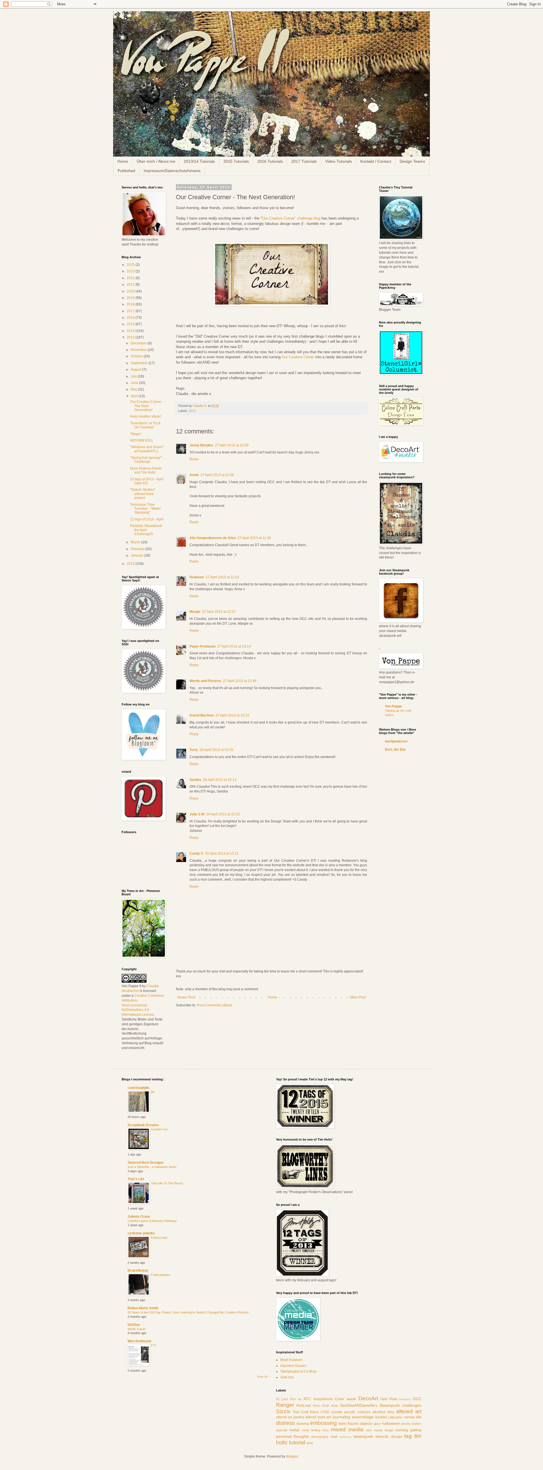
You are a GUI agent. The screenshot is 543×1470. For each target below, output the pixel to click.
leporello (281, 1430)
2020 (131, 291)
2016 (131, 318)
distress (285, 1423)
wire (310, 1443)
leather (416, 1423)
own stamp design (379, 1430)
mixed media (347, 1429)
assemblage (363, 1417)
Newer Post (186, 997)
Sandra (195, 780)
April (135, 396)
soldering (345, 1436)
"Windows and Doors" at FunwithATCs (146, 449)
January (137, 555)
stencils (382, 1436)
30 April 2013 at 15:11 (221, 853)
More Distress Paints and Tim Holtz (146, 470)
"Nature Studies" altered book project (142, 494)
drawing (302, 1424)
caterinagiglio (138, 1088)
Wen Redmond (139, 1341)
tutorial (297, 1442)
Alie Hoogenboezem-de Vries (212, 538)
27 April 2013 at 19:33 (232, 715)
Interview (405, 1399)
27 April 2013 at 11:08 (217, 475)
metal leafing (311, 1430)
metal (294, 1430)
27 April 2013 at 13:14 (234, 646)
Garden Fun (159, 1129)
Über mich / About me (156, 161)
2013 (131, 337)
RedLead (303, 1406)
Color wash (345, 1399)
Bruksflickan (138, 1271)
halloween (391, 1423)
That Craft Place (305, 1412)
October (137, 356)
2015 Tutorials (236, 161)
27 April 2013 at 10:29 (232, 445)
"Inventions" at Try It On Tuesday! (145, 425)
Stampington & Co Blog (298, 1371)
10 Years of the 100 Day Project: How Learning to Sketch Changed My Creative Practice (188, 1312)
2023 (131, 271)
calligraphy (395, 1417)
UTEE (324, 1412)
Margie (195, 612)
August (136, 370)
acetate (336, 1412)
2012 (131, 564)
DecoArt (368, 1398)
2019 (131, 298)
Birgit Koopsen (291, 1360)
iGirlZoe (134, 1325)
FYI (153, 1345)
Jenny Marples (201, 445)
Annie (194, 475)
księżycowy (159, 1237)
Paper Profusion (202, 646)
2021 (131, 284)
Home (122, 161)
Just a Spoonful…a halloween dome (152, 1167)
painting (402, 1430)
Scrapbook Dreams (143, 1125)
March (136, 542)
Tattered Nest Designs (145, 1163)
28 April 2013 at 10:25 (223, 814)
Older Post (358, 997)
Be (153, 1092)
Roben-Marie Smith (143, 1308)
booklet (381, 1417)
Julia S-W (196, 814)
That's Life (136, 1179)
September (139, 363)
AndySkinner (323, 1399)
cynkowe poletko (141, 1233)
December (139, 343)
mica (325, 1430)
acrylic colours (357, 1412)
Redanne (196, 577)
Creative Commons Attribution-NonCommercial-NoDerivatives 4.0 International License (143, 1005)
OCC (192, 410)
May (134, 389)
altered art (408, 1411)
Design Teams (412, 161)
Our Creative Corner (298, 357)
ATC (307, 1399)
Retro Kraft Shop (325, 1405)
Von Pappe (393, 706)
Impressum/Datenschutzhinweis (172, 170)
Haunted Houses (293, 1366)
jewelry (406, 1423)
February (138, 549)
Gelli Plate (388, 1399)
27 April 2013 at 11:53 (222, 577)
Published (126, 170)
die (418, 1417)
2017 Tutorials (304, 161)
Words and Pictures (205, 681)
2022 (131, 278)
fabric (343, 1424)
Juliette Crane (139, 1217)
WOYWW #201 (141, 440)
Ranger (285, 1405)
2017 (131, 311)
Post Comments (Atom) (214, 1005)
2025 (131, 265)
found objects (360, 1423)
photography (320, 1436)
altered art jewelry (290, 1417)
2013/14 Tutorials (199, 161)
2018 (131, 304)
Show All (262, 1376)
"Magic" (136, 434)
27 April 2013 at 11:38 (254, 538)
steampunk (363, 1436)
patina (415, 1430)
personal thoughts (292, 1436)
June (135, 383)
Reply (194, 459)
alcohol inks (383, 1412)
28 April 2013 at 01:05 (216, 750)
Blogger (292, 1456)
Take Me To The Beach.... (168, 1183)
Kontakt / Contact (375, 161)
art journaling (338, 1417)
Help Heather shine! (145, 416)
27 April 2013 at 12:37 (219, 612)
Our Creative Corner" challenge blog (291, 218)
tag (408, 1436)
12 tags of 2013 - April (146, 519)
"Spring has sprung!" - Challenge (146, 460)
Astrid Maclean (201, 715)
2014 (131, 331)
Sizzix (283, 1411)
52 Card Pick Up (289, 1399)
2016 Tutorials (270, 161)
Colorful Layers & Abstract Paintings (152, 1221)
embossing (323, 1423)
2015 (131, 324)
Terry (193, 750)
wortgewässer (396, 741)
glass (377, 1423)
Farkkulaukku (160, 1274)
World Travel (136, 1329)
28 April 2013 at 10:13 (219, 780)
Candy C (196, 853)
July (134, 376)
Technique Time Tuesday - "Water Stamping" (145, 509)
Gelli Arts (287, 1377)
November (139, 350)
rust (334, 1436)
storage (396, 1437)
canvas (409, 1417)
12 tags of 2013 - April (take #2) (146, 481)
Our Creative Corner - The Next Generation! (146, 406)
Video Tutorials (338, 161)
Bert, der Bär (395, 750)
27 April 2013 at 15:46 (240, 681)
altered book (315, 1417)
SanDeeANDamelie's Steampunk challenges (380, 1405)
